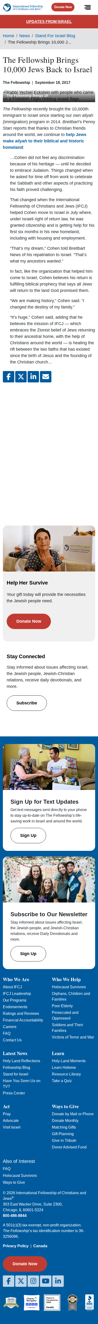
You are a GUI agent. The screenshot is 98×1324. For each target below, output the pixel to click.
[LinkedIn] (58, 1281)
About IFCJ (12, 987)
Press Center (14, 1093)
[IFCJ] (23, 7)
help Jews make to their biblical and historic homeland (44, 141)
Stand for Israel (15, 1074)
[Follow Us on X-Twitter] (21, 1281)
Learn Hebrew (64, 1068)
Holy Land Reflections (21, 1061)
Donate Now (63, 7)
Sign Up (28, 835)
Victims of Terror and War (73, 1037)
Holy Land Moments (69, 1061)
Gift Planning (63, 1134)
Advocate (11, 1121)
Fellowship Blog (16, 1068)
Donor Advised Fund (69, 1147)
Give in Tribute (64, 1140)
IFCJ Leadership (17, 994)
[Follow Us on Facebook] (8, 1281)
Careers (9, 1027)
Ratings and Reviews (21, 1013)
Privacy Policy (16, 1246)
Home (8, 35)
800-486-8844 (15, 1216)
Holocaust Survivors (69, 987)
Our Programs (14, 1000)
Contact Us (12, 1040)
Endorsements (15, 1007)
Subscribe (26, 703)
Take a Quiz (62, 1081)
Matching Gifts (64, 1127)
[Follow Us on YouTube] (45, 1281)
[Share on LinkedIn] (33, 376)
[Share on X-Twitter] (21, 376)
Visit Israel (11, 1127)
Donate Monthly (65, 1121)
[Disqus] (49, 449)
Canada (40, 1246)
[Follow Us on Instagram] (33, 1281)
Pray (7, 1114)
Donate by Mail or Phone (73, 1114)
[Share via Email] (45, 376)
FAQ (6, 1033)
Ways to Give (14, 1182)
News (24, 35)
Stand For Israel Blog (55, 35)
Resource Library (66, 1074)
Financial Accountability (23, 1020)
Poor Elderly (62, 1006)
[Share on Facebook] (8, 376)
